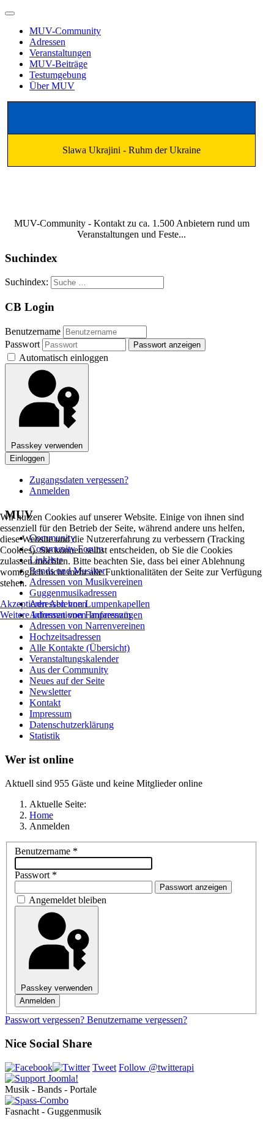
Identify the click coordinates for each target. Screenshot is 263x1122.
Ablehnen (68, 604)
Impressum (110, 615)
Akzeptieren (23, 604)
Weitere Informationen (43, 615)
